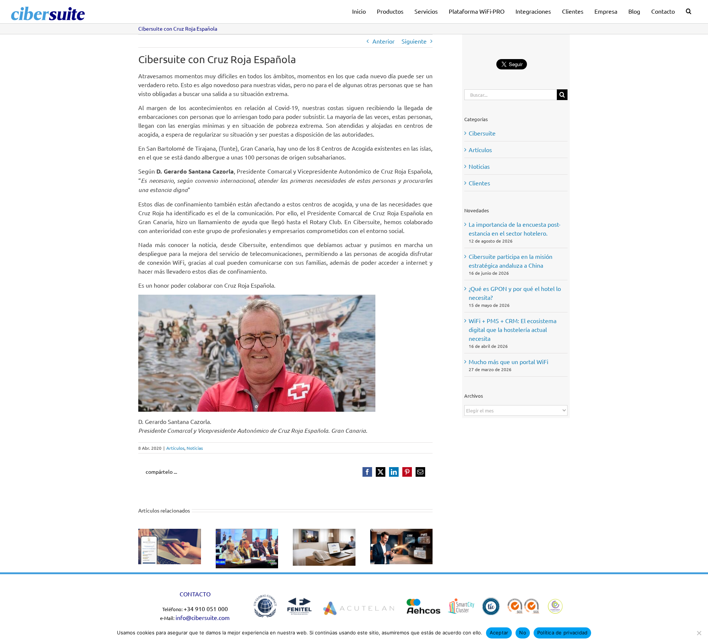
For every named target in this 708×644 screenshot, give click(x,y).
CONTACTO (195, 593)
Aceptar (499, 633)
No (522, 633)
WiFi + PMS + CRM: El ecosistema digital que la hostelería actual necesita (512, 329)
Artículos (175, 448)
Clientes (479, 182)
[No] (698, 633)
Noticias (195, 448)
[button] (688, 10)
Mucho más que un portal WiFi (508, 361)
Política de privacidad (562, 633)
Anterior (383, 41)
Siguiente (414, 41)
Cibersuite (482, 133)
